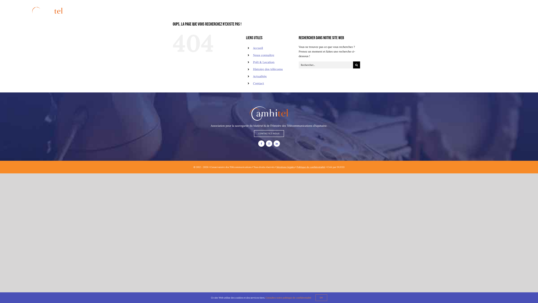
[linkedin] (277, 143)
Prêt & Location (263, 62)
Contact (258, 83)
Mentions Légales (285, 167)
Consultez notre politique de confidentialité (288, 297)
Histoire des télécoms (268, 69)
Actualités (260, 76)
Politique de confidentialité (311, 167)
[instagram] (269, 143)
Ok (321, 297)
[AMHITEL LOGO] (269, 107)
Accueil (258, 48)
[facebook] (261, 143)
